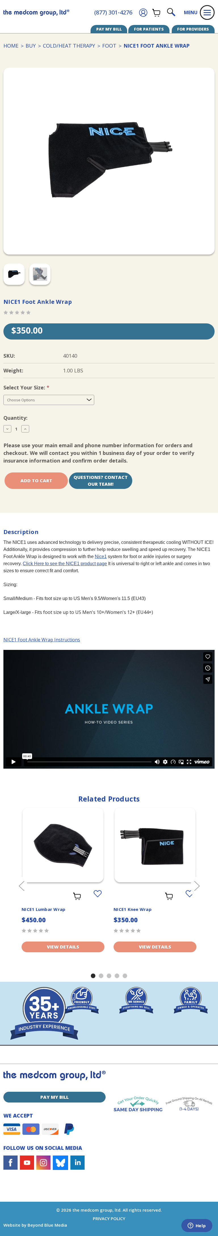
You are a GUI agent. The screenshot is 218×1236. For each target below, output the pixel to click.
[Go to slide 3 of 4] (109, 976)
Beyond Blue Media (47, 1225)
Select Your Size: (35, 387)
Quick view (63, 840)
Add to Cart (63, 852)
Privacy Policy (109, 1218)
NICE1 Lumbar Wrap (43, 909)
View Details (63, 947)
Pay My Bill (109, 29)
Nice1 (101, 556)
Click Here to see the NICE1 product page (65, 563)
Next (196, 885)
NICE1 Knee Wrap (133, 909)
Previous (21, 885)
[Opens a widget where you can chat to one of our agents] (196, 1226)
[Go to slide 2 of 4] (101, 976)
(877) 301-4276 (113, 12)
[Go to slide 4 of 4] (117, 976)
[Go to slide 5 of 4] (125, 976)
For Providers (193, 29)
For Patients (149, 29)
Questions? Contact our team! (101, 480)
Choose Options (155, 852)
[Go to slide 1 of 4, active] (93, 976)
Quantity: (15, 417)
